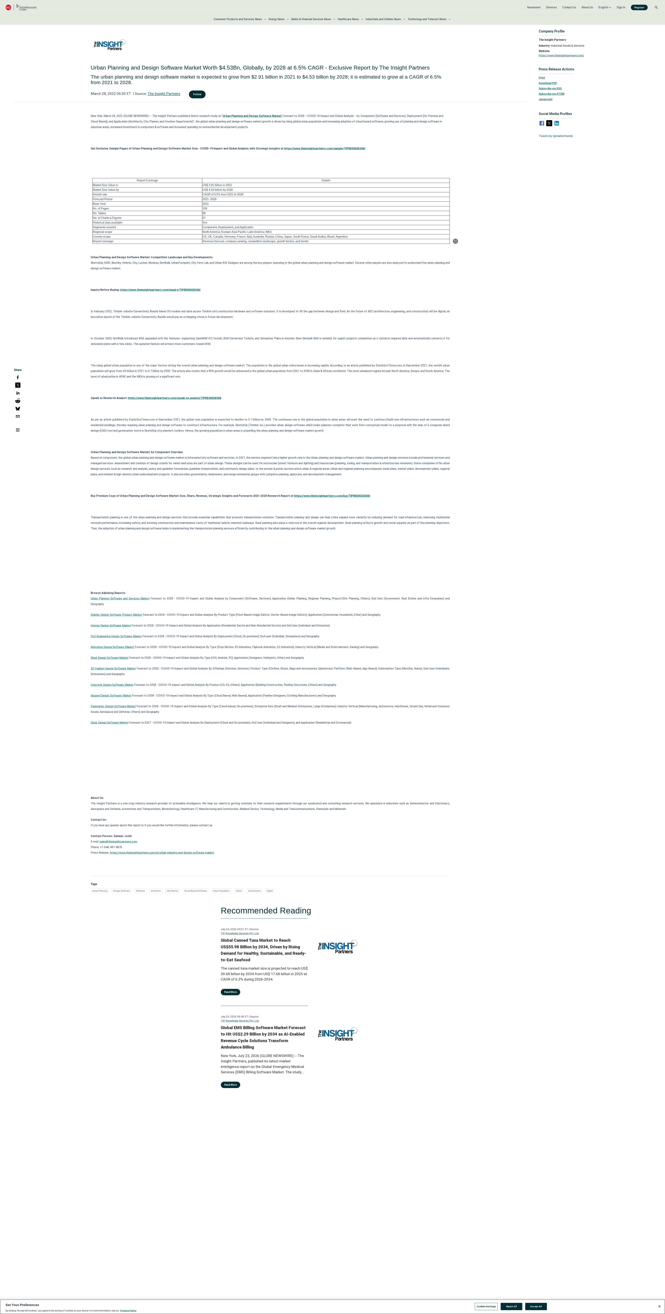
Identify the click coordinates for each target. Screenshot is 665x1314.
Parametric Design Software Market (113, 706)
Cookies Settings (486, 1306)
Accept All (536, 1306)
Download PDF (548, 83)
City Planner (172, 891)
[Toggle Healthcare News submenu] (362, 19)
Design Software (121, 891)
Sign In (621, 7)
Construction (254, 891)
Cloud (239, 891)
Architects (156, 891)
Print (542, 77)
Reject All (511, 1306)
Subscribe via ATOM (551, 94)
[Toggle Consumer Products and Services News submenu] (265, 19)
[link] (533, 7)
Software (140, 891)
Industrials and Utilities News (383, 19)
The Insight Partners (164, 94)
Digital (270, 891)
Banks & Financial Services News (311, 19)
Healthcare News (348, 19)
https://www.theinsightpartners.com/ (561, 55)
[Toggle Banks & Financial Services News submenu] (334, 19)
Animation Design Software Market (112, 647)
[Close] (659, 1306)
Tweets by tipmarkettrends (556, 136)
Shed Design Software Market (109, 657)
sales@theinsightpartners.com (118, 841)
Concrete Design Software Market (112, 684)
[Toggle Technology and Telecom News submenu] (449, 19)
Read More (230, 992)
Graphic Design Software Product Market (116, 614)
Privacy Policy (128, 1310)
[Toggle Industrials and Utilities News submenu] (404, 19)
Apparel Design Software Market (111, 695)
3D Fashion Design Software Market (113, 668)
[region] (332, 1306)
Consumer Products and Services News (238, 19)
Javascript (545, 99)
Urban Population (221, 891)
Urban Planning (99, 891)
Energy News (277, 19)
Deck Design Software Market (109, 722)
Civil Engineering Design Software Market (116, 636)
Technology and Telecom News (427, 19)
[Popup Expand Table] (455, 241)
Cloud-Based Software (195, 891)
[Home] (21, 7)
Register (639, 7)
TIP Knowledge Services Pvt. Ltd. (240, 933)
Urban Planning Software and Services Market (120, 598)
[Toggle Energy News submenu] (288, 19)
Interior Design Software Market (111, 625)
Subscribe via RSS (550, 88)
